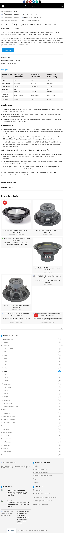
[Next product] (62, 11)
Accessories (6, 455)
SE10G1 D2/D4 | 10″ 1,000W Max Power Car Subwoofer (48, 269)
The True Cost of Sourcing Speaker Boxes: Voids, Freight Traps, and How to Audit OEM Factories (17, 493)
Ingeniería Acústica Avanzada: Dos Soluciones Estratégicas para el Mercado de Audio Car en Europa (23, 517)
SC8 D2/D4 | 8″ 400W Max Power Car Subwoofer (47, 231)
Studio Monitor (7, 451)
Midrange (5, 410)
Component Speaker (9, 416)
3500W (6, 393)
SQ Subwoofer (8, 403)
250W (5, 355)
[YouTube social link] (30, 1)
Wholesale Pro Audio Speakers (42, 475)
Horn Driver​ (6, 429)
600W (19, 309)
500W (50, 272)
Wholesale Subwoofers (40, 469)
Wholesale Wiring (8, 339)
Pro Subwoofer (7, 439)
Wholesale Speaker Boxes (10, 406)
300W (5, 358)
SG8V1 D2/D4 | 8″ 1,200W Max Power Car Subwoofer (47, 281)
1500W (6, 381)
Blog (34, 479)
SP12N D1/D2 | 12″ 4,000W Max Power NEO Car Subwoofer (48, 319)
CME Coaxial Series (9, 422)
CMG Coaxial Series (9, 419)
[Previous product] (58, 11)
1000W (6, 374)
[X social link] (9, 63)
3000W (6, 390)
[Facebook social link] (24, 1)
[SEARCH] (61, 328)
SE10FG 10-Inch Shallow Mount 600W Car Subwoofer (16, 231)
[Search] (62, 6)
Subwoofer (9, 11)
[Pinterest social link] (11, 63)
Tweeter (5, 426)
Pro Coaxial (6, 413)
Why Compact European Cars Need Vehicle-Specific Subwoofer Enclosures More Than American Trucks (19, 504)
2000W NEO (19, 322)
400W (50, 234)
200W (5, 352)
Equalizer (5, 448)
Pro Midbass (6, 445)
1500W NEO (7, 384)
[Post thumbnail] (3, 493)
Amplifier (5, 342)
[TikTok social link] (40, 1)
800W (15, 11)
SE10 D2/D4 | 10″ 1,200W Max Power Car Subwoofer (16, 306)
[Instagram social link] (27, 1)
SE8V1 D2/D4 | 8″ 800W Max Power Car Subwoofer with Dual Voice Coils (16, 244)
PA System (6, 435)
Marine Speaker (7, 432)
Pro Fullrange (7, 442)
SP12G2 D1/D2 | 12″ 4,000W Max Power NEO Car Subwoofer (16, 319)
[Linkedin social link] (33, 1)
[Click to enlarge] (4, 13)
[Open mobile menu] (3, 6)
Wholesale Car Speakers (40, 472)
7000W (6, 397)
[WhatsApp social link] (37, 1)
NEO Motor (7, 400)
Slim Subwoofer (19, 234)
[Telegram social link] (15, 63)
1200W (6, 377)
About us (35, 482)
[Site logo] (32, 6)
